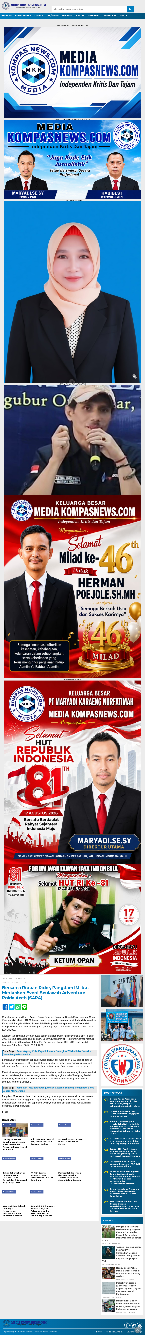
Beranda (6, 15)
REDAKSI (99, 1332)
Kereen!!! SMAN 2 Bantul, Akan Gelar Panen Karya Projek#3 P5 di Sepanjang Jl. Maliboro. (125, 1141)
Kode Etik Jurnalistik (115, 1332)
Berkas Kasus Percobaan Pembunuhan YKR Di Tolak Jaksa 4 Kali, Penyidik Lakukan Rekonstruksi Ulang (125, 1102)
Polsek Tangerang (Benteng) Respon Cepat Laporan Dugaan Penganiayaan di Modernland (128, 1288)
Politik (124, 15)
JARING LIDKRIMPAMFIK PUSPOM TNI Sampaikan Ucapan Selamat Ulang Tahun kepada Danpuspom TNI (121, 1254)
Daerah (38, 15)
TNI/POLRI (52, 15)
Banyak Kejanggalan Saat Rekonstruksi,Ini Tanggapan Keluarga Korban (124, 1113)
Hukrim (80, 15)
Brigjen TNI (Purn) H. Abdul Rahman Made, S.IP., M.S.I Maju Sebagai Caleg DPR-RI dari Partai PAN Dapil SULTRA (125, 1152)
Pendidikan (110, 15)
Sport (23, 978)
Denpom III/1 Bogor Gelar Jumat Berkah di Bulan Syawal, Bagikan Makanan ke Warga (128, 1304)
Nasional (67, 15)
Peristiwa (93, 15)
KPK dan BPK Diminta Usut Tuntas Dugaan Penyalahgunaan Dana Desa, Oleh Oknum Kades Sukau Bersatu (124, 1206)
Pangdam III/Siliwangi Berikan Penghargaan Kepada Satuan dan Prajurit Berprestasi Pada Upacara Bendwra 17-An (121, 1233)
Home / (5, 978)
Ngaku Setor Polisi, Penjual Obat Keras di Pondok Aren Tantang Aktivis (128, 1272)
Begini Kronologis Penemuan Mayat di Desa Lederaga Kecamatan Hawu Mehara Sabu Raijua (125, 1192)
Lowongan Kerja (134, 1332)
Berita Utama (23, 15)
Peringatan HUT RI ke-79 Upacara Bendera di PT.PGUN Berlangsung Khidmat (125, 1163)
